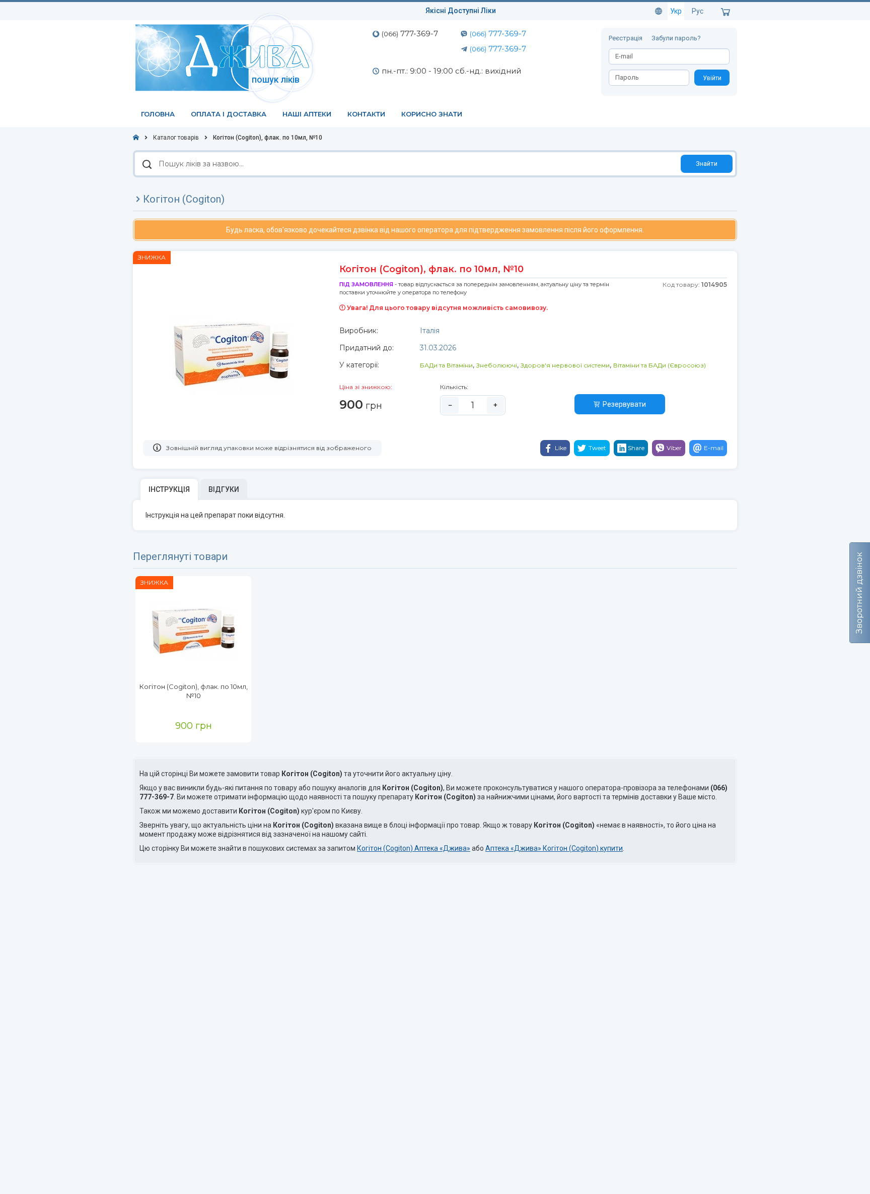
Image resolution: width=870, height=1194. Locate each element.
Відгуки (223, 489)
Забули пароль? (676, 38)
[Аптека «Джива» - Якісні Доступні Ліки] (227, 57)
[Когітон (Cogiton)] (193, 629)
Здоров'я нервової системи (565, 365)
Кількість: (454, 387)
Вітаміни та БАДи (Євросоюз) (659, 365)
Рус (697, 11)
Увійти (712, 78)
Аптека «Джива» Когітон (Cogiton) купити (554, 848)
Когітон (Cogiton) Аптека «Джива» (413, 848)
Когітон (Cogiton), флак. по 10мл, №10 (193, 691)
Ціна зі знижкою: (365, 387)
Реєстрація (626, 38)
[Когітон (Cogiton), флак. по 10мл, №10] (231, 351)
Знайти (706, 163)
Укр (676, 11)
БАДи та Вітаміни (446, 365)
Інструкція (169, 489)
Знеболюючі (496, 365)
